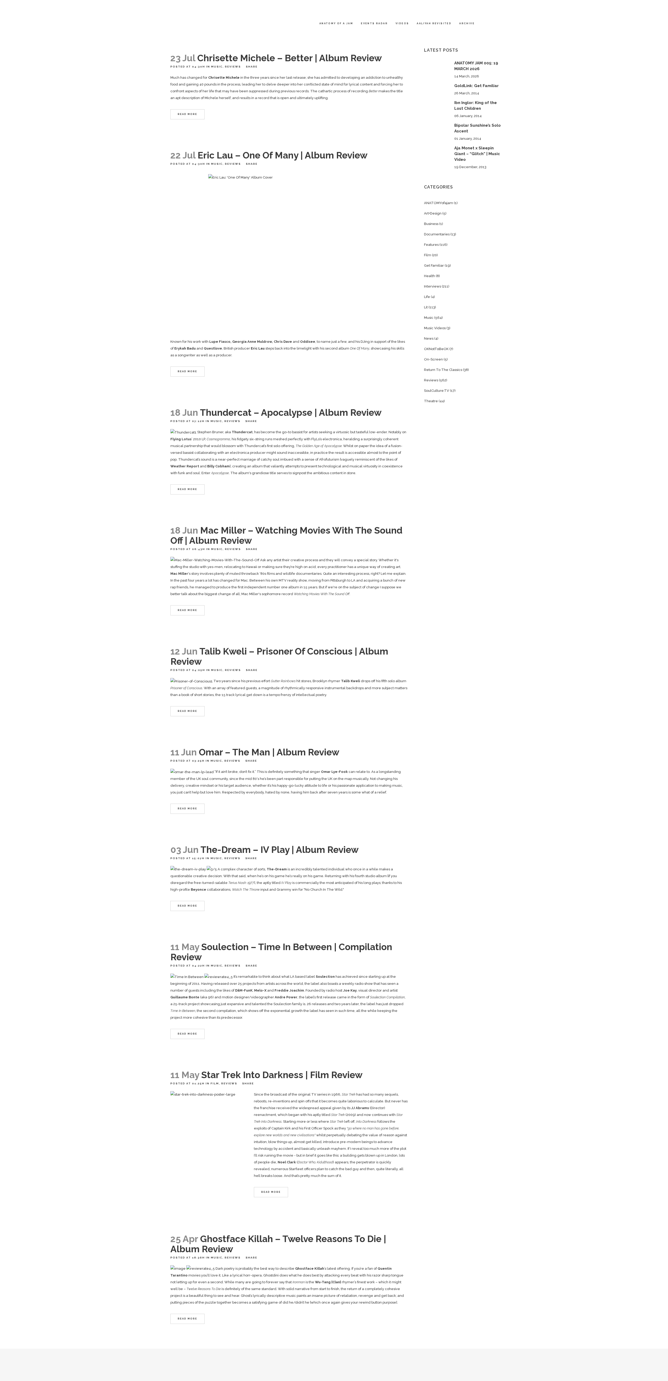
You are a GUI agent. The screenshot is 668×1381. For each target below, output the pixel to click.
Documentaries (437, 234)
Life (427, 297)
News (428, 338)
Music (217, 66)
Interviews (432, 286)
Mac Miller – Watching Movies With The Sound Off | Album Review (286, 535)
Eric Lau (258, 348)
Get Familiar (434, 265)
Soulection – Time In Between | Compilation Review (281, 952)
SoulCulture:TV (436, 391)
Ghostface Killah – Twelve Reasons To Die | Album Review (278, 1243)
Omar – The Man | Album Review (269, 752)
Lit (426, 307)
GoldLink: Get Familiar (476, 85)
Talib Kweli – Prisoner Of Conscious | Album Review (279, 656)
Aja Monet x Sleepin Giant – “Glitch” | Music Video (477, 154)
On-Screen (433, 359)
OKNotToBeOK (436, 349)
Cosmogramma (218, 439)
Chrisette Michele (224, 78)
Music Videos (435, 328)
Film (215, 1083)
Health (429, 276)
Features (431, 245)
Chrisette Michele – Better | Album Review (289, 58)
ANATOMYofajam (438, 203)
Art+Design (433, 213)
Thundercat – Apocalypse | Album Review (290, 412)
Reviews (233, 66)
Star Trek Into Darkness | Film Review (281, 1075)
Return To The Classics (443, 370)
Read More (187, 114)
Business (431, 224)
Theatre (431, 401)
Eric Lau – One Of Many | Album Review (282, 155)
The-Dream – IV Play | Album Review (279, 849)
